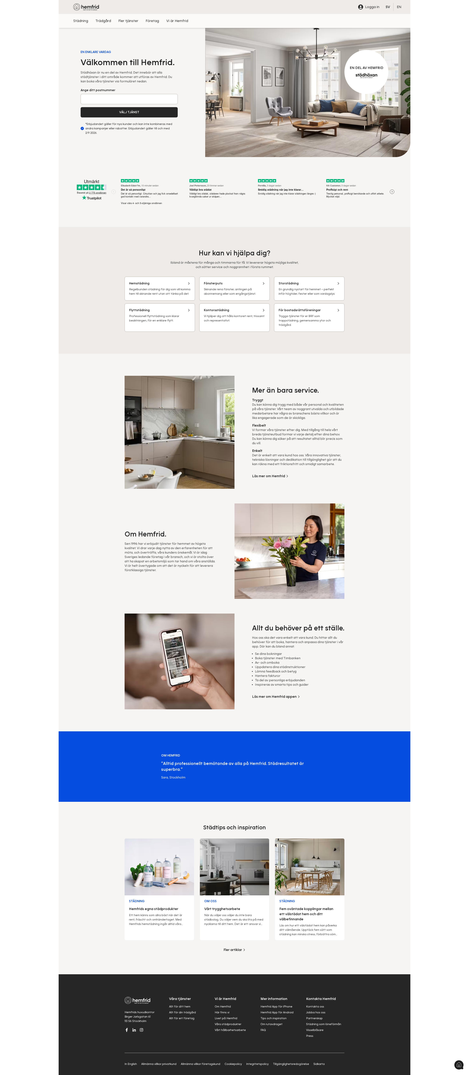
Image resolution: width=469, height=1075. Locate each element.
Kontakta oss (315, 1006)
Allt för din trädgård (182, 1012)
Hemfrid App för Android (277, 1012)
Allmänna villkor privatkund (158, 1064)
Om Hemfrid (223, 1006)
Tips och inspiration (274, 1018)
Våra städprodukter (228, 1024)
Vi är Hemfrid (177, 21)
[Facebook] (127, 1030)
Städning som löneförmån (323, 1024)
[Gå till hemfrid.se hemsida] (86, 7)
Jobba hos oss (315, 1012)
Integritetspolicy (257, 1064)
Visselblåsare (315, 1030)
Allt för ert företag (181, 1018)
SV (388, 7)
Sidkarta (319, 1064)
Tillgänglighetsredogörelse (291, 1064)
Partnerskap (314, 1018)
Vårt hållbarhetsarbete (230, 1030)
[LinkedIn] (134, 1030)
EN (399, 7)
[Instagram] (141, 1030)
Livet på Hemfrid (226, 1018)
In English (131, 1064)
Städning (80, 21)
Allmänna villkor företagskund (200, 1064)
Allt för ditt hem (179, 1006)
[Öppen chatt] (459, 1064)
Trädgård (103, 21)
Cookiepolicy (233, 1064)
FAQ (263, 1030)
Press (309, 1036)
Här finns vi (222, 1012)
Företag (152, 21)
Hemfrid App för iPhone (276, 1006)
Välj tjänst (129, 112)
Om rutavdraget (271, 1024)
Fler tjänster (128, 21)
